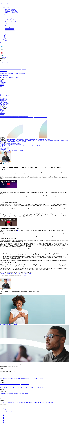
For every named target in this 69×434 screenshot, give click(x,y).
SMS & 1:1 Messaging (32, 378)
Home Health (6, 387)
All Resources (6, 139)
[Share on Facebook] (2, 163)
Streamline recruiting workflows (10, 10)
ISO (4, 35)
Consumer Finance (3, 100)
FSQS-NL (5, 39)
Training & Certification (35, 117)
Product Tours (12, 140)
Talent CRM (22, 378)
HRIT (1, 87)
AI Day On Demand (17, 140)
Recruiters (2, 81)
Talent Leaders (2, 83)
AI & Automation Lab (39, 139)
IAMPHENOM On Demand (26, 140)
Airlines (1, 96)
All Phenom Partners (3, 57)
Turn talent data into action (9, 29)
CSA (4, 37)
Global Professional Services (13, 117)
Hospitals (2, 91)
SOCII (4, 36)
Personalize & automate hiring (10, 30)
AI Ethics (14, 116)
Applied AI (2, 110)
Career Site (9, 378)
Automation (2, 114)
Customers (2, 116)
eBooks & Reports (25, 139)
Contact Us (26, 116)
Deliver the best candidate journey (10, 9)
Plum (3, 174)
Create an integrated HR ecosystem (11, 27)
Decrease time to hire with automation (11, 12)
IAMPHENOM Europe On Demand (58, 140)
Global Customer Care (21, 117)
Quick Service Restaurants (4, 103)
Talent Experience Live (23, 141)
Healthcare (2, 387)
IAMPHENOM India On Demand (46, 140)
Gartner (23, 197)
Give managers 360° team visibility (11, 21)
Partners (40, 117)
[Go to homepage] (34, 1)
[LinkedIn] (3, 418)
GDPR (4, 34)
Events (20, 139)
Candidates (2, 80)
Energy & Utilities (3, 104)
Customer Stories (13, 139)
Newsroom (8, 116)
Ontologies (2, 111)
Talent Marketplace (14, 378)
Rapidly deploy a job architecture (10, 18)
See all (1, 42)
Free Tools (30, 139)
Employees (2, 85)
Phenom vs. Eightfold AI (50, 402)
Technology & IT (3, 94)
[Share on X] (1, 163)
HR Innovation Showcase (35, 140)
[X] (4, 416)
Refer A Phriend (44, 117)
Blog (9, 139)
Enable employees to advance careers (11, 17)
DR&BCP (5, 40)
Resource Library (3, 149)
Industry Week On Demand (14, 141)
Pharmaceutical (3, 93)
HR (1, 86)
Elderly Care (2, 90)
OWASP (4, 38)
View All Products (39, 378)
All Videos (8, 140)
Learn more (2, 137)
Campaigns (27, 378)
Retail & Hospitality (3, 102)
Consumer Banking (3, 99)
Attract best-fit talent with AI (9, 28)
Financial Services (3, 98)
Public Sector (2, 105)
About (5, 116)
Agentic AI (2, 112)
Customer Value (28, 117)
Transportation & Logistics (4, 95)
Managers (2, 84)
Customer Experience (4, 117)
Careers (11, 116)
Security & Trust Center (20, 116)
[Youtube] (3, 420)
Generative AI (2, 113)
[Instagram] (3, 422)
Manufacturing (2, 92)
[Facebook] (3, 415)
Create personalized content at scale (11, 11)
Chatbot (19, 378)
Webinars (17, 139)
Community (34, 139)
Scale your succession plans (9, 20)
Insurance (2, 101)
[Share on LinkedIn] (3, 163)
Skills (1, 109)
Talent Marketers (3, 82)
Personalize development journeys (10, 19)
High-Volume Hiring (3, 107)
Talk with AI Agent (46, 139)
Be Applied (19, 230)
